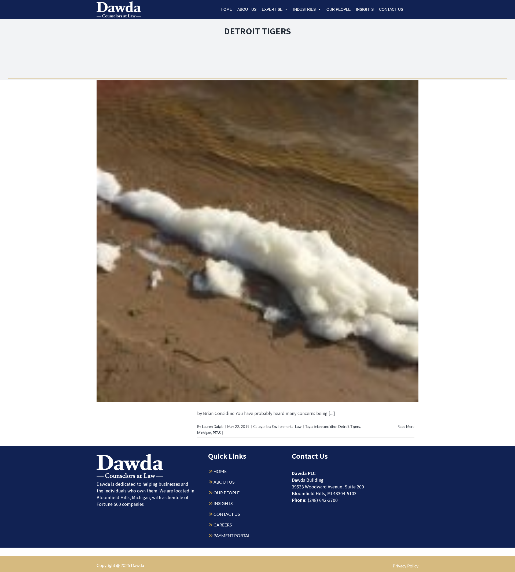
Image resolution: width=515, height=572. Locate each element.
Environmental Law (286, 426)
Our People (338, 9)
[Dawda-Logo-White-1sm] (130, 455)
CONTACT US (227, 514)
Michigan (204, 433)
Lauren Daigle (212, 426)
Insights (365, 9)
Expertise (272, 9)
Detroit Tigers (349, 426)
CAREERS (223, 524)
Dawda (137, 565)
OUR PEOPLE (227, 492)
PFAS (217, 433)
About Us (246, 9)
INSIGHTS (223, 503)
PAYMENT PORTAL (232, 535)
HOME (220, 471)
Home (226, 9)
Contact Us (391, 9)
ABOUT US (224, 481)
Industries (304, 9)
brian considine (325, 426)
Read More (406, 426)
